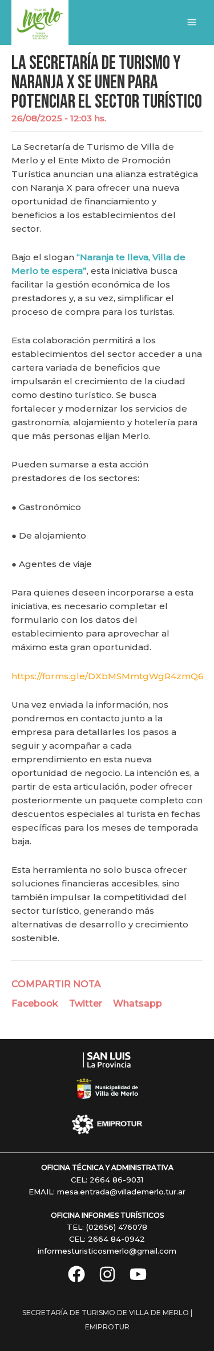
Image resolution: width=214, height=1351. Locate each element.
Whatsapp (137, 1003)
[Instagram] (107, 1274)
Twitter (85, 1003)
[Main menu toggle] (191, 22)
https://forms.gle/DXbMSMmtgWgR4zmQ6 (107, 676)
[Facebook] (76, 1274)
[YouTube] (138, 1274)
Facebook (34, 1003)
